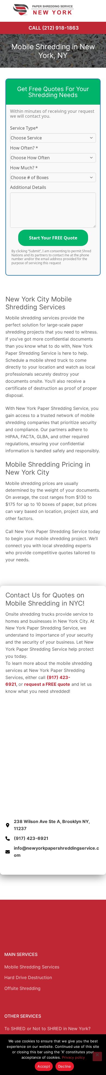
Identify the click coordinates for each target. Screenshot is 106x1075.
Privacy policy (73, 1057)
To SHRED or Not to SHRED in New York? (47, 1028)
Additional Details (28, 187)
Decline (64, 1066)
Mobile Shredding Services (31, 967)
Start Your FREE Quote (53, 238)
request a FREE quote (47, 684)
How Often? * (24, 148)
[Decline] (97, 1056)
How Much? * (24, 168)
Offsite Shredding (22, 988)
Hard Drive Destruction (28, 977)
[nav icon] (94, 9)
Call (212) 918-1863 (54, 28)
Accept (44, 1066)
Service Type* (24, 128)
